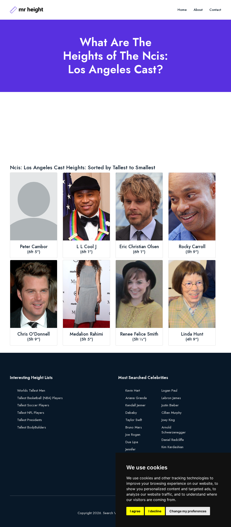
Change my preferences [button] (187, 511)
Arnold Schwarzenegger (174, 430)
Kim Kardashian (172, 447)
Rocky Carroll (192, 246)
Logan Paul (169, 390)
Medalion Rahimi (86, 334)
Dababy (131, 412)
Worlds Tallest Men (31, 390)
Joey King (168, 419)
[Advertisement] (115, 129)
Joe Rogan (132, 434)
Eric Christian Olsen (139, 246)
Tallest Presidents (29, 419)
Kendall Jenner (135, 405)
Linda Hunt (192, 334)
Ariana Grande (136, 397)
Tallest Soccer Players (33, 405)
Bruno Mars (133, 427)
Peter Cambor (34, 246)
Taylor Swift (133, 419)
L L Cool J (86, 246)
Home (182, 9)
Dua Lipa (131, 442)
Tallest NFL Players (30, 412)
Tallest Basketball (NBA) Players (40, 397)
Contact (215, 9)
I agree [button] (135, 511)
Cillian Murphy (172, 412)
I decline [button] (154, 511)
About (198, 9)
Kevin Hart (132, 390)
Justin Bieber (170, 405)
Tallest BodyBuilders (31, 427)
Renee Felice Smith (139, 334)
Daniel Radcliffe (173, 439)
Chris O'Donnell (33, 334)
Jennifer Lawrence (132, 452)
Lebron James (171, 397)
